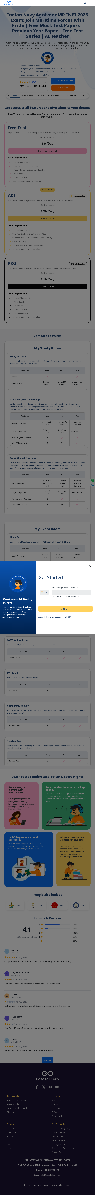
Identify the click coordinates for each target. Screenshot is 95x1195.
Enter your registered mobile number (65, 588)
